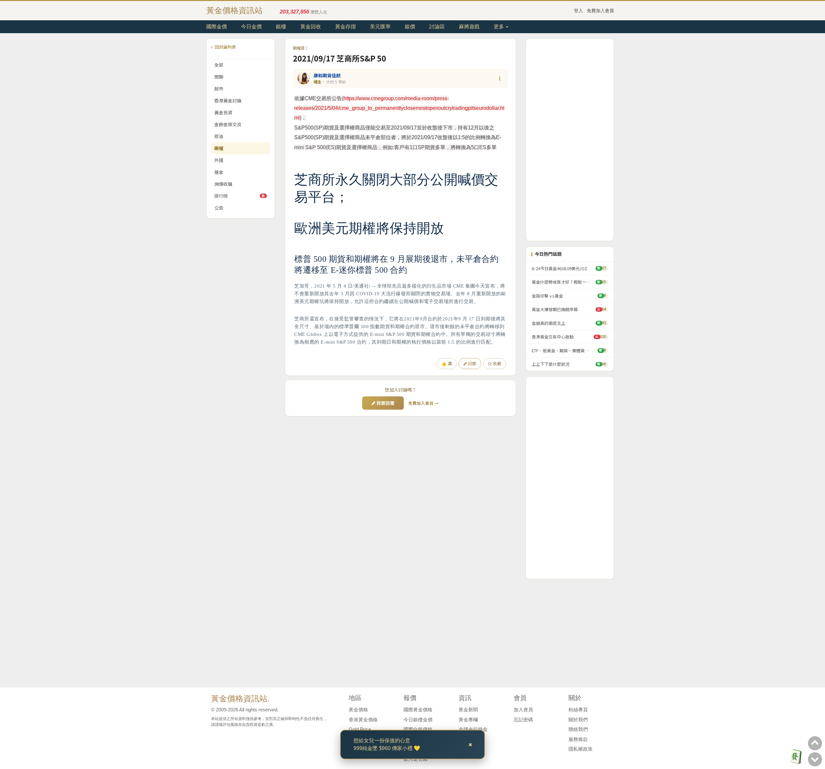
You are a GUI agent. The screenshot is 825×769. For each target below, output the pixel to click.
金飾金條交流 (227, 124)
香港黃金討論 (227, 100)
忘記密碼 (523, 719)
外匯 (218, 160)
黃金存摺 (345, 26)
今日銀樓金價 (417, 719)
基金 (218, 172)
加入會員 (523, 709)
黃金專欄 (468, 719)
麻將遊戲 (469, 26)
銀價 (410, 26)
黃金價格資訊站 (234, 10)
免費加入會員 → (423, 403)
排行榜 (239, 196)
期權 (218, 148)
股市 (218, 88)
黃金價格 (358, 709)
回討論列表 (225, 47)
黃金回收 (310, 26)
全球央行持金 (473, 729)
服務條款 (578, 739)
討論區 (437, 26)
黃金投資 (223, 112)
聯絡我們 (578, 729)
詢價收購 (223, 184)
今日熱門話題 (548, 254)
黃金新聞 (468, 709)
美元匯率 (380, 26)
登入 (578, 10)
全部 (218, 65)
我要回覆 (384, 403)
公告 (218, 207)
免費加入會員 (600, 10)
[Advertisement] (569, 139)
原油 (218, 136)
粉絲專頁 (578, 709)
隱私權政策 (580, 749)
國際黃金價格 (417, 709)
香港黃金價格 (363, 719)
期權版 (299, 48)
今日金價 (251, 26)
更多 (499, 26)
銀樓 (281, 26)
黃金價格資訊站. (240, 698)
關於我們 (578, 719)
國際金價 (216, 26)
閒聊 (218, 76)
